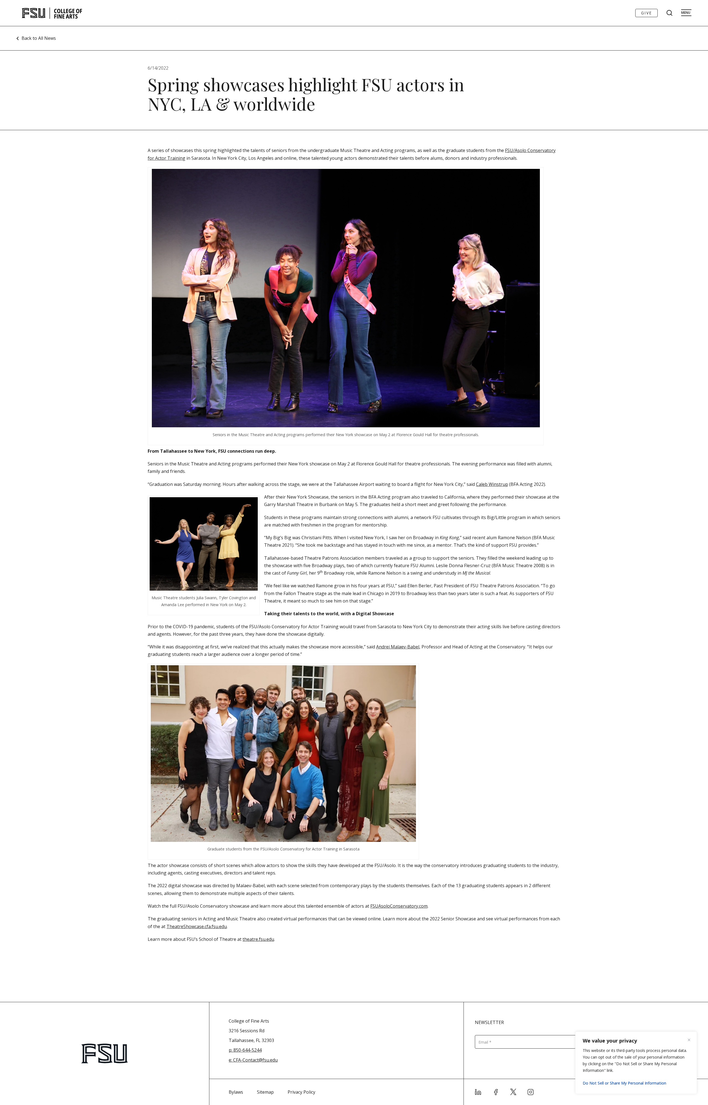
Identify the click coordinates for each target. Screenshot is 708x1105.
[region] (636, 1062)
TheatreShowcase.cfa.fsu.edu (196, 926)
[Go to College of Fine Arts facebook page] (496, 1092)
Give (646, 12)
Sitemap (265, 1092)
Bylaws (236, 1092)
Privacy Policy (301, 1092)
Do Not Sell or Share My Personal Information (624, 1083)
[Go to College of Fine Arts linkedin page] (478, 1092)
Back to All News (39, 38)
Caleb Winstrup (492, 484)
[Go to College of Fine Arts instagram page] (530, 1092)
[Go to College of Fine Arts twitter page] (513, 1092)
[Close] (691, 1039)
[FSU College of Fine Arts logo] (52, 13)
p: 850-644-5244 (245, 1050)
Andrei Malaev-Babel (397, 647)
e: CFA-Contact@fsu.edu (253, 1060)
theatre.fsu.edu (258, 939)
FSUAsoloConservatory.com (399, 906)
